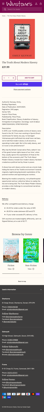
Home (3, 15)
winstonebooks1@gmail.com (17, 309)
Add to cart (29, 78)
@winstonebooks (16, 319)
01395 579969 (12, 340)
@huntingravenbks (10, 387)
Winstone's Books (12, 407)
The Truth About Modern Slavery (16, 15)
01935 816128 (12, 307)
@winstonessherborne (14, 317)
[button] (40, 3)
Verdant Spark (26, 407)
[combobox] (22, 9)
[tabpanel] (22, 212)
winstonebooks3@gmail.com (17, 375)
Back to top (22, 281)
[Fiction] (11, 250)
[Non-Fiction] (31, 250)
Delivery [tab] (5, 199)
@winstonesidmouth (15, 355)
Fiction (11, 265)
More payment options (22, 89)
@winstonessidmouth (14, 350)
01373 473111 (12, 373)
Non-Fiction (31, 265)
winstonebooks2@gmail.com (17, 342)
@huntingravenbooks (14, 382)
